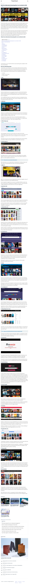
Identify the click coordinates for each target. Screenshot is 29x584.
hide (8, 39)
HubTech (16, 581)
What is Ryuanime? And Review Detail (7, 563)
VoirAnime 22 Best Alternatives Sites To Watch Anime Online (11, 529)
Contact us (20, 582)
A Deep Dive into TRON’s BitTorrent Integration (8, 567)
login (4, 519)
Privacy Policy (20, 581)
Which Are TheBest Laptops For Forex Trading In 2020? (9, 574)
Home (1, 3)
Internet (4, 3)
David (2, 6)
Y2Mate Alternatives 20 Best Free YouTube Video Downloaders (24, 506)
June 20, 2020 (6, 6)
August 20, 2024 (12, 506)
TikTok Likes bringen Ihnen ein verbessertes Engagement (5, 505)
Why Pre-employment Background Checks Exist (9, 524)
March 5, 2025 (2, 506)
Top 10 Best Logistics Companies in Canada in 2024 (10, 532)
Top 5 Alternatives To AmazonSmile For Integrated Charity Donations (13, 526)
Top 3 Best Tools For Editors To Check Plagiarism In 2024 (5, 516)
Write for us (16, 582)
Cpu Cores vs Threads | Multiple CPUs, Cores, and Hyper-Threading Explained (12, 565)
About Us (23, 581)
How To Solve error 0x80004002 (7, 569)
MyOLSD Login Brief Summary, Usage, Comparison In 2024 (14, 505)
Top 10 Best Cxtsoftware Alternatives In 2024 (9, 531)
